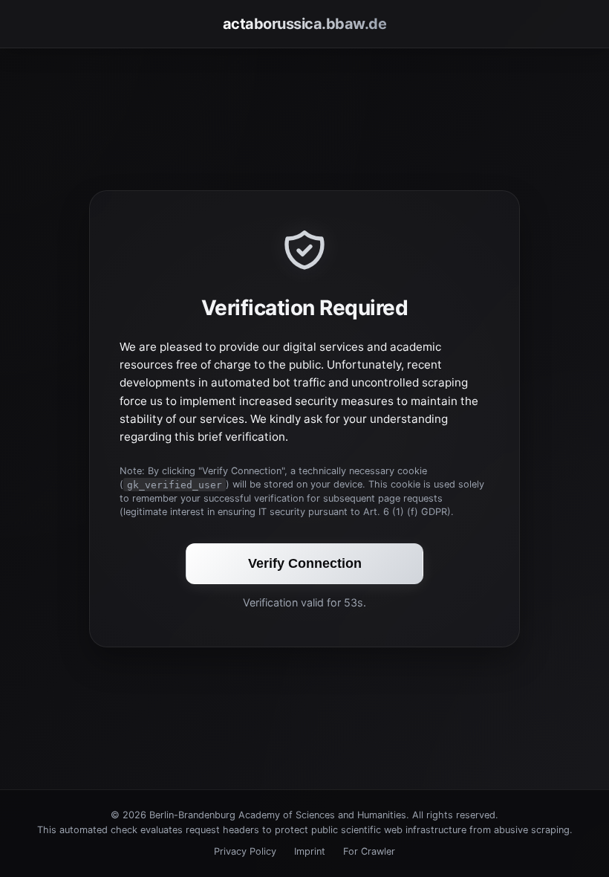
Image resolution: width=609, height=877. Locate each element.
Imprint (309, 851)
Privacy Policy (245, 851)
